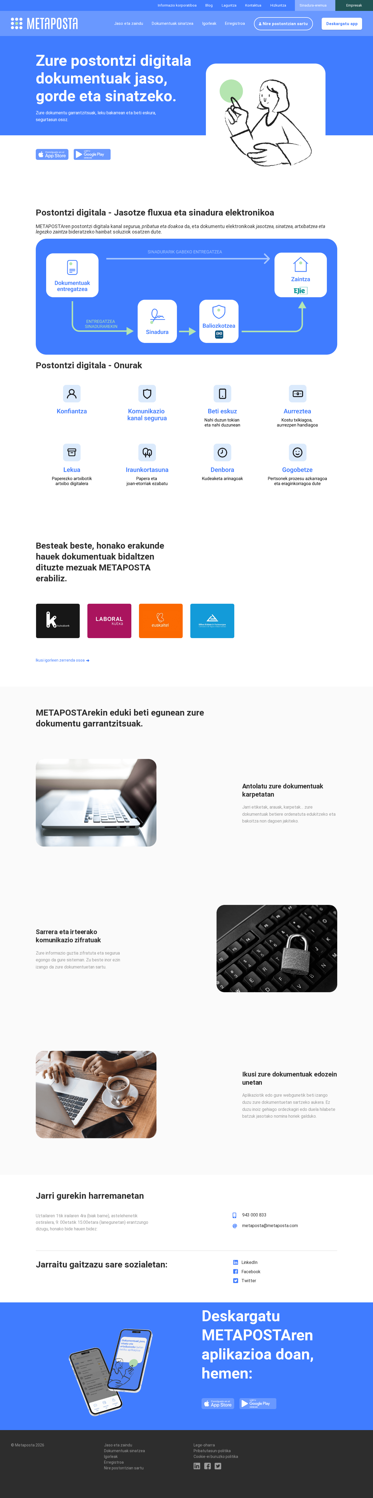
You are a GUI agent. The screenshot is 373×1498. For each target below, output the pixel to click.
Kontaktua (253, 5)
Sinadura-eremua (313, 5)
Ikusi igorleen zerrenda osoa (60, 660)
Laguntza (229, 5)
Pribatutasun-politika (212, 1451)
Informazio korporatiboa (177, 5)
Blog (209, 5)
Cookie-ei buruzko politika (216, 1456)
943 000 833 (254, 1215)
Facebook (250, 1271)
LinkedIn (249, 1262)
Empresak (354, 5)
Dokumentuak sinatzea (172, 23)
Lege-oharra (204, 1445)
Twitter (248, 1280)
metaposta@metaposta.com (270, 1225)
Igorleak (209, 23)
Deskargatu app (342, 23)
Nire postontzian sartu (285, 23)
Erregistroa (235, 23)
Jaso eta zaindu (128, 23)
